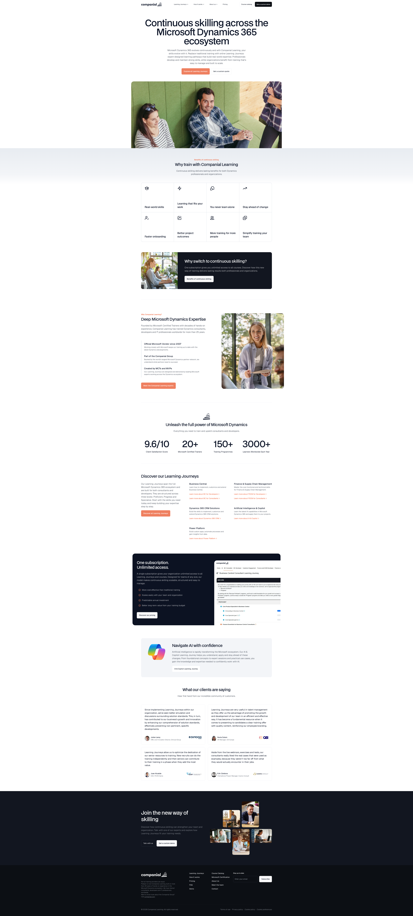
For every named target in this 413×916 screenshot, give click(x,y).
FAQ (191, 885)
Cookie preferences (264, 909)
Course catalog (246, 4)
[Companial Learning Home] (151, 4)
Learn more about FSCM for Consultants (249, 498)
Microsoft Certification (221, 877)
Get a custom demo (263, 4)
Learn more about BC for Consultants (203, 498)
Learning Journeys (180, 4)
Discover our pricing (147, 615)
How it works (198, 4)
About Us (215, 881)
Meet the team (218, 885)
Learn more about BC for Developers (203, 494)
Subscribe (265, 879)
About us (213, 4)
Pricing (225, 4)
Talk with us (148, 843)
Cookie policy (250, 909)
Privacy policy (237, 909)
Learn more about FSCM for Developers (249, 494)
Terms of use (225, 909)
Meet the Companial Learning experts (158, 386)
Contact (215, 889)
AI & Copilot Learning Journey (186, 669)
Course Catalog (218, 873)
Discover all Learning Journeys (155, 513)
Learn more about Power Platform (202, 538)
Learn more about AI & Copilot (245, 518)
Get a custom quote (221, 71)
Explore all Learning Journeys (195, 71)
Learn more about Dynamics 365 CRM (204, 518)
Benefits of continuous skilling (199, 279)
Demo (191, 889)
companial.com (149, 897)
